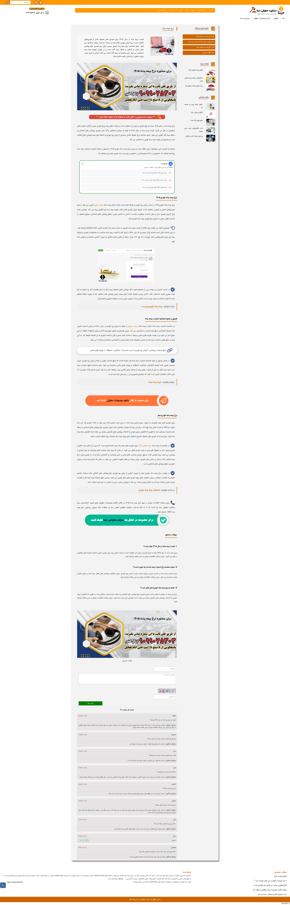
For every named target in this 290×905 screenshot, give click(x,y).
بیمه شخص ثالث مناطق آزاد (194, 86)
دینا (283, 18)
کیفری (187, 10)
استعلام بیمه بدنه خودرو (149, 490)
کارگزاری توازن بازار (197, 112)
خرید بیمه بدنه (155, 382)
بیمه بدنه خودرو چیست (152, 306)
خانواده (211, 10)
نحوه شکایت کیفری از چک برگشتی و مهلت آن (270, 889)
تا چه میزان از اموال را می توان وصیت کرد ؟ (270, 880)
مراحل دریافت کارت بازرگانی (194, 136)
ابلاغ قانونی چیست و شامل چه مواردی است (270, 885)
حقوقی (193, 10)
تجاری (181, 10)
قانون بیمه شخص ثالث (195, 70)
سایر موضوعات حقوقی (262, 18)
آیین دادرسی (173, 10)
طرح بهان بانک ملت (196, 120)
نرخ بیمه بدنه (245, 18)
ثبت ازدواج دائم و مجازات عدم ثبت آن (272, 894)
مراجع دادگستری (162, 10)
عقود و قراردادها (201, 10)
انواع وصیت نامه (280, 876)
